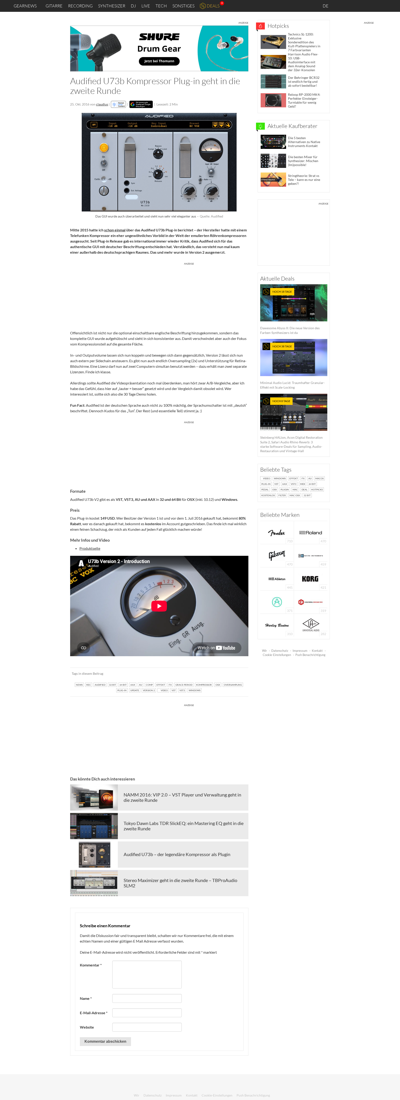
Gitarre (54, 5)
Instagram (350, 5)
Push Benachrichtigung (310, 655)
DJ (133, 5)
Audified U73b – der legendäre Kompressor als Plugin (177, 854)
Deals (213, 5)
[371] (277, 601)
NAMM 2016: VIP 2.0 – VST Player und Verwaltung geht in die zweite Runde (182, 797)
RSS (381, 6)
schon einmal (114, 230)
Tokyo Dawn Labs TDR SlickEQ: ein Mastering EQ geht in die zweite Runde (184, 825)
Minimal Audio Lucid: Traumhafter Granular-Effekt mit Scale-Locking (292, 367)
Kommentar (91, 965)
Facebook (360, 5)
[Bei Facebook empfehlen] (221, 674)
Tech (161, 5)
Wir (264, 650)
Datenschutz (279, 650)
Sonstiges (183, 5)
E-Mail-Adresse (93, 1012)
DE (326, 5)
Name (86, 998)
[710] (277, 532)
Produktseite (89, 548)
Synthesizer (111, 5)
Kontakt (317, 650)
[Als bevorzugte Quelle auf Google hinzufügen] (141, 104)
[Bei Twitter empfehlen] (239, 674)
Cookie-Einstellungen (277, 655)
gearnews (25, 5)
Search (392, 6)
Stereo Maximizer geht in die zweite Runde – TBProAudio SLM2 (180, 883)
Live (145, 5)
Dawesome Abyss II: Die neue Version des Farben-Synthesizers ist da (290, 312)
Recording (80, 5)
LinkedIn (340, 5)
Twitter (370, 5)
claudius (102, 104)
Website (87, 1027)
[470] (277, 555)
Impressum (300, 650)
